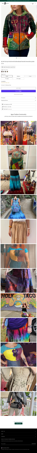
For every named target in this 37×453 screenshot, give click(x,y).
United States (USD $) (5, 447)
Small (7, 76)
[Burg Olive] (2, 71)
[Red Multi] (5, 71)
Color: (4, 69)
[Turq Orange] (3, 71)
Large (30, 76)
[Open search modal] (31, 3)
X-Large (7, 78)
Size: (3, 74)
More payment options (18, 94)
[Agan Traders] (5, 3)
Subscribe (34, 443)
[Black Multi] (7, 71)
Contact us (10, 109)
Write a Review (19, 423)
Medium (18, 76)
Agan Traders (9, 449)
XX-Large (18, 78)
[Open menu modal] (35, 3)
